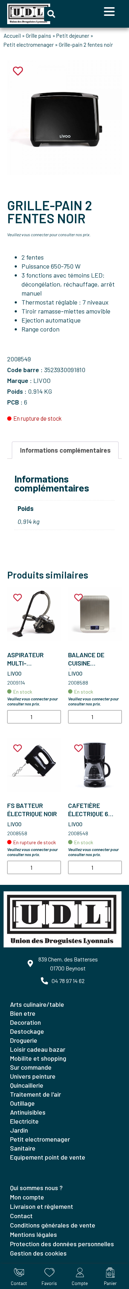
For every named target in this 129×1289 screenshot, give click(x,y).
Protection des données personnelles (62, 1244)
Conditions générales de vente (52, 1225)
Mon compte (27, 1197)
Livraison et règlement (41, 1206)
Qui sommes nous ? (36, 1188)
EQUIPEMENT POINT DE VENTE (47, 1157)
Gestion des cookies (38, 1253)
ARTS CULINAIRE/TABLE (37, 1004)
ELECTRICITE (24, 1121)
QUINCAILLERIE (26, 1085)
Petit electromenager (29, 44)
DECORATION (25, 1022)
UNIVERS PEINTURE (33, 1076)
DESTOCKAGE (27, 1031)
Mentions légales (33, 1234)
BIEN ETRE (22, 1013)
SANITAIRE (22, 1148)
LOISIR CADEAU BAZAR (37, 1049)
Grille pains (38, 35)
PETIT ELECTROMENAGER (40, 1139)
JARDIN (19, 1130)
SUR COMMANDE (31, 1067)
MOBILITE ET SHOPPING (38, 1058)
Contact (21, 1216)
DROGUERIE (23, 1040)
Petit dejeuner (72, 35)
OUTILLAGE (22, 1103)
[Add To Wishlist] (17, 598)
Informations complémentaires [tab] (65, 450)
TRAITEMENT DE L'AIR (35, 1094)
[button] (51, 14)
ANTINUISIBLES (28, 1112)
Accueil (12, 35)
